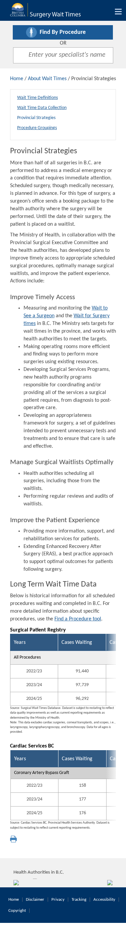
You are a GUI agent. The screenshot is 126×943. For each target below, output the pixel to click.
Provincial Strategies (36, 117)
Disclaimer (35, 899)
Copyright (17, 910)
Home (16, 78)
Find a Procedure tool (77, 619)
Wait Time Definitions (37, 97)
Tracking (79, 899)
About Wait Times (47, 78)
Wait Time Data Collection (42, 107)
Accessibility (104, 899)
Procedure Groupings (37, 127)
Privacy (58, 899)
